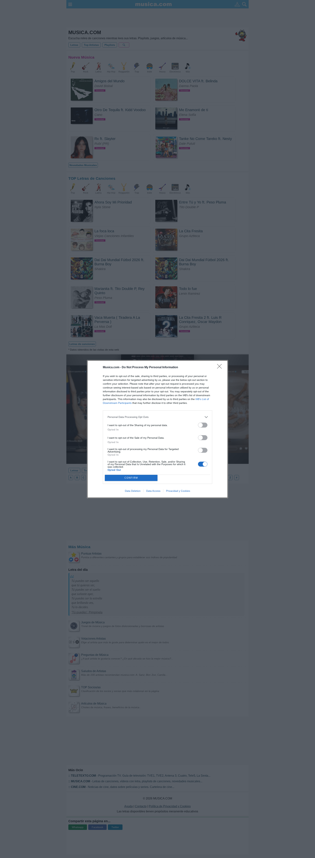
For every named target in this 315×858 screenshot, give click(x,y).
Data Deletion (133, 490)
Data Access (153, 490)
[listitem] (157, 417)
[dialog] (157, 429)
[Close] (220, 367)
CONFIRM (131, 477)
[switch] (202, 425)
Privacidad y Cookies (178, 490)
